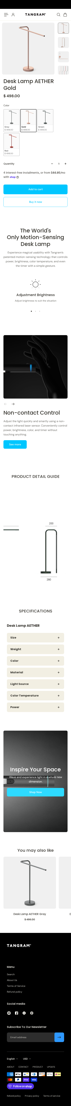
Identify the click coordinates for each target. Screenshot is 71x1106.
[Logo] (35, 15)
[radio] (11, 120)
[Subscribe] (59, 1037)
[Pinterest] (32, 1013)
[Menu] (6, 15)
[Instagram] (9, 1013)
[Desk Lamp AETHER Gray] (29, 883)
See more (15, 444)
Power (14, 707)
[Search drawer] (58, 14)
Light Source (19, 684)
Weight (15, 649)
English (11, 1058)
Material (16, 672)
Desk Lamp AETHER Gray (29, 914)
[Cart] (65, 14)
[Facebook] (16, 1013)
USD (25, 1058)
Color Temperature (24, 696)
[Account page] (13, 14)
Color (14, 661)
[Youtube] (24, 1013)
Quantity (8, 163)
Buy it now (35, 202)
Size (13, 638)
